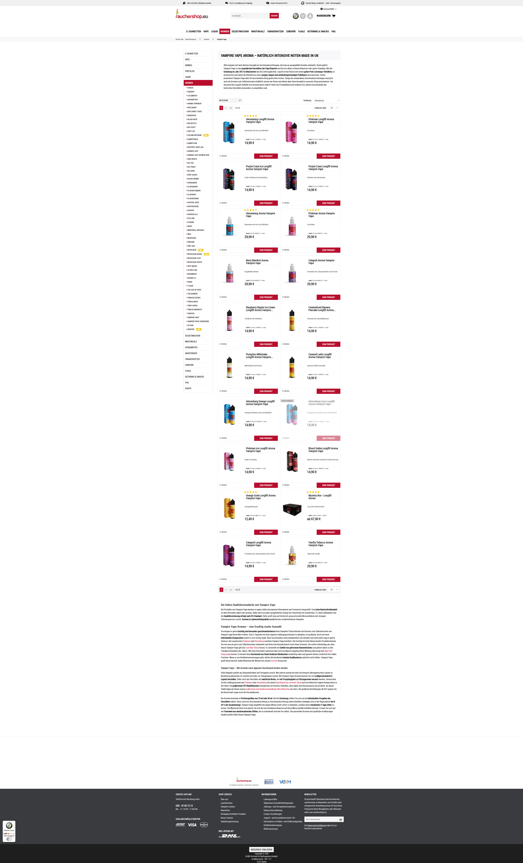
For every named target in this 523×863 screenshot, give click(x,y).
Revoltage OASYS (194, 262)
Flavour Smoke (194, 190)
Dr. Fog (190, 163)
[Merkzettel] (303, 16)
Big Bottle (192, 123)
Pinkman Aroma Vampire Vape (321, 215)
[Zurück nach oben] (244, 780)
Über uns (224, 799)
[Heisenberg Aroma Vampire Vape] (229, 226)
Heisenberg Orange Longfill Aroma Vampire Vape (260, 403)
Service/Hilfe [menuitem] (329, 8)
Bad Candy (192, 107)
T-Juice (190, 285)
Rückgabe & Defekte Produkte (233, 813)
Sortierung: (307, 100)
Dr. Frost (191, 167)
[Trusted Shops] (296, 16)
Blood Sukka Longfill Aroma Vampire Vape (323, 450)
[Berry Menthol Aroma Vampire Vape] (229, 273)
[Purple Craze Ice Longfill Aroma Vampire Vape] (229, 179)
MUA (189, 234)
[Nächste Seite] (226, 108)
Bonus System (227, 817)
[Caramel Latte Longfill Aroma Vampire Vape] (292, 367)
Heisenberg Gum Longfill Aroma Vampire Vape (321, 403)
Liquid (188, 76)
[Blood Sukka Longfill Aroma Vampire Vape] (292, 461)
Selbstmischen (192, 335)
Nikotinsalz (191, 341)
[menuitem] (255, 15)
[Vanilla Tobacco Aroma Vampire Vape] (292, 555)
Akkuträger (191, 353)
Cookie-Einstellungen (273, 813)
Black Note (192, 119)
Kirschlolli (192, 214)
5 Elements (192, 95)
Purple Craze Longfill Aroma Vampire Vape (323, 168)
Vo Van (190, 325)
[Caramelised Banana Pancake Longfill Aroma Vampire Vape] (292, 320)
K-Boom (190, 222)
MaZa (189, 226)
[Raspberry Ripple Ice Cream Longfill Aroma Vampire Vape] (229, 320)
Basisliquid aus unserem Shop (288, 682)
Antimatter (192, 99)
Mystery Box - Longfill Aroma (320, 497)
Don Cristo (192, 159)
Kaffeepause (193, 206)
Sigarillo (191, 278)
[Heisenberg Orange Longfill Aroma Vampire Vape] (229, 414)
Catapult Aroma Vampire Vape (321, 262)
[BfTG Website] (269, 781)
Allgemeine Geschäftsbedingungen (278, 802)
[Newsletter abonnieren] (340, 819)
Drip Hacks (192, 174)
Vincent (190, 91)
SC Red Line (192, 270)
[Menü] (13, 822)
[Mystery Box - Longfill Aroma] (292, 508)
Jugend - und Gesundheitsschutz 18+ (279, 817)
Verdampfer (191, 347)
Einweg (188, 65)
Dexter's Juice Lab (195, 147)
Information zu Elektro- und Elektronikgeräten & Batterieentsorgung (283, 823)
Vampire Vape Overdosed (198, 321)
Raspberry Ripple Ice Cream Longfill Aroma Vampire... (260, 309)
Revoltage (192, 249)
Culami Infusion (194, 135)
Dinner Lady (192, 151)
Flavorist (191, 194)
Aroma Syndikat (194, 103)
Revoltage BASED (194, 254)
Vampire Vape (193, 317)
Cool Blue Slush (252, 647)
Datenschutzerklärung (273, 810)
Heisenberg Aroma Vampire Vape (260, 215)
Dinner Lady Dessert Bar (198, 155)
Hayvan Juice (193, 202)
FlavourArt (192, 186)
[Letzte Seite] (230, 108)
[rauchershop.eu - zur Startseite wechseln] (197, 15)
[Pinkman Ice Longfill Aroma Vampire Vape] (229, 461)
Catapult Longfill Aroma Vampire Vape (258, 544)
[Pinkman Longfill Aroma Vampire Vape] (292, 132)
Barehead (191, 115)
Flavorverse (193, 198)
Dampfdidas (192, 139)
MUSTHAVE (191, 238)
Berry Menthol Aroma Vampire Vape (257, 262)
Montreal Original (195, 230)
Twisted (190, 313)
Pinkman (246, 641)
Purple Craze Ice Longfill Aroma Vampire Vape (259, 168)
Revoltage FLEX (194, 258)
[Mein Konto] (310, 16)
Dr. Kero (191, 170)
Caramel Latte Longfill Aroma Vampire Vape (320, 356)
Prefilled (189, 71)
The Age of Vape (194, 289)
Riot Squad (192, 266)
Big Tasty (191, 127)
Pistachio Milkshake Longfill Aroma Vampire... (259, 356)
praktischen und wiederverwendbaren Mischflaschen (268, 689)
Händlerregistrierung (229, 821)
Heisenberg (259, 641)
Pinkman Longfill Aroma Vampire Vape (321, 121)
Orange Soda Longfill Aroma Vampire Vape (261, 497)
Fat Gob (274, 660)
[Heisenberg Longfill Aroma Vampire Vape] (229, 132)
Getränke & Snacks (194, 376)
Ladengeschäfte (270, 799)
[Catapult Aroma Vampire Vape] (292, 273)
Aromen (189, 82)
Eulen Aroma (193, 178)
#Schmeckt (192, 274)
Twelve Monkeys (194, 309)
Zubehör (189, 364)
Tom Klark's (192, 301)
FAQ (187, 382)
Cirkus (190, 87)
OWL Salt (191, 246)
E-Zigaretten (191, 53)
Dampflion (192, 143)
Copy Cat (191, 131)
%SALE (188, 370)
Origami (190, 242)
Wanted (191, 329)
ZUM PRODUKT (266, 156)
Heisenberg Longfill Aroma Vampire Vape (260, 121)
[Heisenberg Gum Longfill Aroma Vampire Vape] (292, 414)
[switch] (9, 839)
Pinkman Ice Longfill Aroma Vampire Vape (260, 450)
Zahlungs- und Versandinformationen (279, 806)
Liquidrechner (226, 802)
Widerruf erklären (261, 849)
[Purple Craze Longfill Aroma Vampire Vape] (292, 179)
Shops (188, 388)
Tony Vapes (192, 305)
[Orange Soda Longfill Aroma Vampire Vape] (229, 508)
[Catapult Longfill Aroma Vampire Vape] (229, 555)
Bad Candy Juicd (194, 111)
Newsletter (225, 810)
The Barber (192, 293)
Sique (189, 281)
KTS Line (191, 218)
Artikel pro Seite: (320, 108)
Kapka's (190, 210)
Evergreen (192, 182)
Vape (187, 59)
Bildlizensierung (271, 828)
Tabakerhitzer (192, 359)
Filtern (224, 100)
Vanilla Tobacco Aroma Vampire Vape (320, 544)
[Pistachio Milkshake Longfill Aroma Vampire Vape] (229, 367)
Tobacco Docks (193, 297)
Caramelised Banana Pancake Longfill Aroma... (322, 309)
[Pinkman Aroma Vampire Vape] (292, 226)
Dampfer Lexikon (228, 806)
